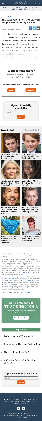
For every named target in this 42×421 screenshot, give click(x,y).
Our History (16, 399)
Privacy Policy (14, 401)
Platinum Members (17, 288)
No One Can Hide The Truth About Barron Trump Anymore (9, 156)
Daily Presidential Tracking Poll (19, 336)
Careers (16, 404)
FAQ (24, 399)
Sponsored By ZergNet (33, 130)
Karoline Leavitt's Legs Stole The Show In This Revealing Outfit (10, 183)
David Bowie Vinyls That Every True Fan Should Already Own (31, 238)
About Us (7, 399)
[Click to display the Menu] (2, 3)
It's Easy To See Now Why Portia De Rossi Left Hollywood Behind (30, 210)
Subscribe (31, 90)
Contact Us (25, 404)
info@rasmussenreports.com (14, 415)
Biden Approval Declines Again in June (22, 344)
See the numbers (21, 318)
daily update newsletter (29, 272)
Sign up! (21, 117)
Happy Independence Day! (16, 352)
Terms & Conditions (27, 401)
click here (27, 292)
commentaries (23, 279)
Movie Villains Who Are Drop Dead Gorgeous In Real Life (31, 183)
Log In (37, 3)
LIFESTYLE (6, 16)
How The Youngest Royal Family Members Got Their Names (30, 156)
